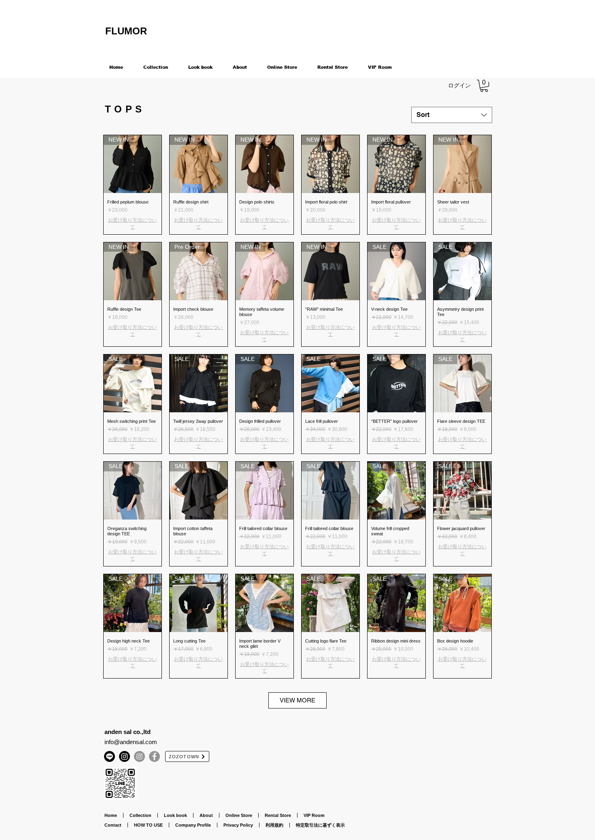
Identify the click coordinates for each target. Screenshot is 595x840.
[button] (484, 86)
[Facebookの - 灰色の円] (154, 756)
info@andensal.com (130, 741)
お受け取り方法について (132, 223)
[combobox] (451, 115)
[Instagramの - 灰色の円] (139, 756)
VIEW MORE (297, 700)
